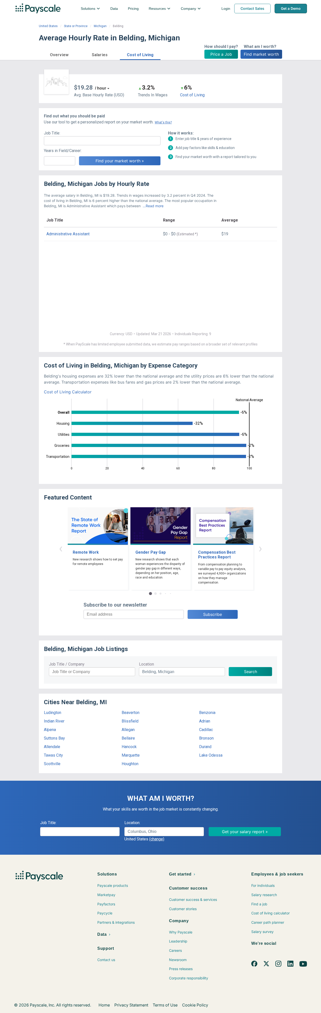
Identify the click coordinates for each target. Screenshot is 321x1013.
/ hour (100, 88)
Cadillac (206, 729)
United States (48, 26)
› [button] (260, 548)
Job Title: (52, 133)
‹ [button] (60, 548)
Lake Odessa (210, 755)
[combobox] (164, 831)
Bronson (206, 738)
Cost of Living (192, 95)
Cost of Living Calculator (68, 391)
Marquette (131, 755)
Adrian (204, 721)
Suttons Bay (54, 738)
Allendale (52, 746)
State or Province (76, 26)
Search (250, 671)
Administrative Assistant (68, 234)
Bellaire (128, 738)
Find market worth (261, 54)
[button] (59, 54)
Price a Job (221, 54)
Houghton (130, 763)
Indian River (54, 721)
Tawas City (53, 755)
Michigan (100, 26)
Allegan (128, 729)
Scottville (52, 763)
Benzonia (207, 712)
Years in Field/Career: (63, 150)
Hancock (129, 746)
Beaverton (130, 712)
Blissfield (130, 721)
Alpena (50, 729)
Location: (132, 822)
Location (146, 664)
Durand (205, 746)
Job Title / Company (67, 664)
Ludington (52, 712)
